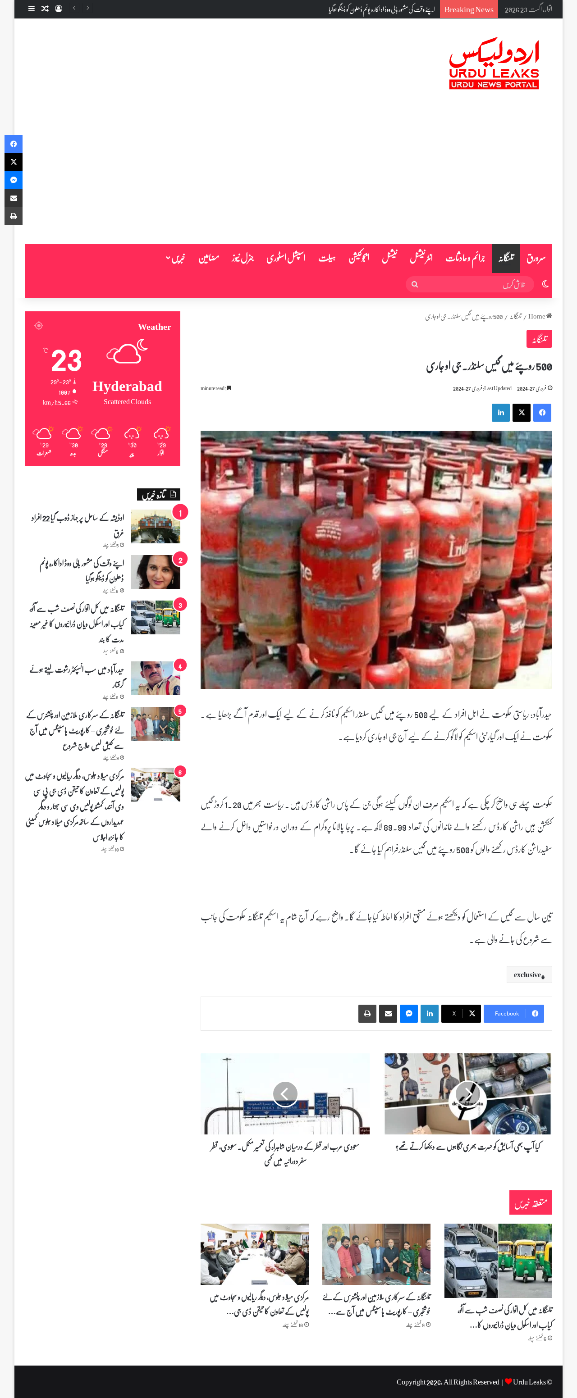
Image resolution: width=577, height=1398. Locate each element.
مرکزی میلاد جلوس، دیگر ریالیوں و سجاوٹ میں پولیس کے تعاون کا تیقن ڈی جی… (259, 1304)
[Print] (367, 1014)
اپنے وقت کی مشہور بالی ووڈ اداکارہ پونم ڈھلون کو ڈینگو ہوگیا (382, 9)
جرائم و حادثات (465, 257)
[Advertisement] (288, 176)
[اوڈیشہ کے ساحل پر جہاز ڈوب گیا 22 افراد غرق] (155, 526)
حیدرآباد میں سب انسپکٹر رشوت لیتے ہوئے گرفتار (76, 677)
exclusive (527, 974)
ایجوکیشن (358, 257)
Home (537, 316)
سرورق (536, 257)
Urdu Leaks (529, 1381)
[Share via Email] (388, 1014)
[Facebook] (542, 413)
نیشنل (389, 257)
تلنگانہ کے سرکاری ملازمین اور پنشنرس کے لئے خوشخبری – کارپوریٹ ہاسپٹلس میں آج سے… (376, 1304)
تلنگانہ (506, 257)
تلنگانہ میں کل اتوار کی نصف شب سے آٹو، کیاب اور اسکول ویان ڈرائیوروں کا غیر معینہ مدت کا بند (76, 623)
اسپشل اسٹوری (286, 257)
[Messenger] (409, 1014)
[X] (522, 413)
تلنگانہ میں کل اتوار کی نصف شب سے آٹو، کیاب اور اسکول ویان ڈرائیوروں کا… (505, 1317)
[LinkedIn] (501, 413)
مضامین (209, 257)
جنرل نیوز (243, 257)
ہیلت (327, 257)
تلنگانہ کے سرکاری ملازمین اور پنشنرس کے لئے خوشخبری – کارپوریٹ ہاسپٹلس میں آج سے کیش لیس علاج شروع (75, 730)
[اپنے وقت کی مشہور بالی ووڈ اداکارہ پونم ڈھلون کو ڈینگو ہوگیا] (155, 572)
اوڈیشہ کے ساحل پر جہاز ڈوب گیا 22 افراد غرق (78, 525)
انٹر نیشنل (421, 257)
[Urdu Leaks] (496, 63)
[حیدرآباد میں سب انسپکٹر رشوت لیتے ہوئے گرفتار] (155, 678)
